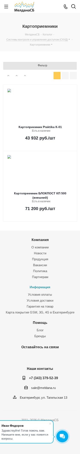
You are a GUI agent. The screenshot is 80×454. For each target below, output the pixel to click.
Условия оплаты (40, 294)
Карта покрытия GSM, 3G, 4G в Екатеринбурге (40, 312)
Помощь (40, 322)
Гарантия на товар (40, 306)
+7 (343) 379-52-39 (43, 378)
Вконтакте (33, 357)
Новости (40, 253)
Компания (40, 240)
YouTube (44, 357)
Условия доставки (40, 300)
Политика (40, 271)
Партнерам (40, 277)
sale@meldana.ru (43, 388)
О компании (40, 247)
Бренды (40, 336)
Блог (40, 330)
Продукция (40, 259)
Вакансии (40, 265)
